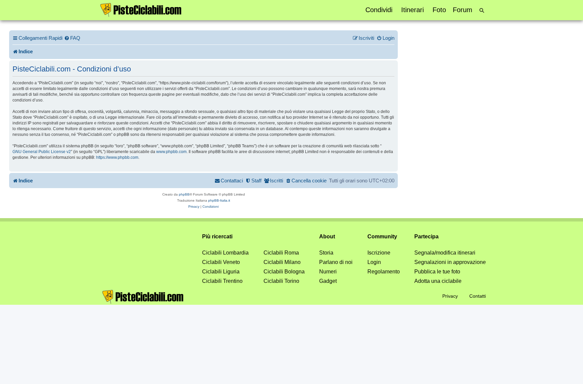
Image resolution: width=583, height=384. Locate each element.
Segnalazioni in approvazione (450, 262)
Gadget (328, 281)
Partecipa (426, 236)
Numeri (328, 271)
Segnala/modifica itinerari (444, 253)
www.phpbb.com (171, 151)
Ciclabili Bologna (284, 271)
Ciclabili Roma (281, 253)
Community (382, 236)
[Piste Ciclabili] (141, 9)
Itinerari (412, 9)
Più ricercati (217, 236)
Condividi (378, 9)
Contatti (477, 296)
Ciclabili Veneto (221, 262)
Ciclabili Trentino (222, 281)
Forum (462, 9)
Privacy (450, 296)
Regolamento (383, 271)
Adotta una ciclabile (438, 281)
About (327, 236)
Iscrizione (378, 253)
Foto (439, 9)
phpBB (184, 194)
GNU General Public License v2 (41, 151)
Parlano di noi (336, 262)
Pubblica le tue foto (437, 271)
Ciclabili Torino (281, 281)
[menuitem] (72, 38)
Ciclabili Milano (282, 262)
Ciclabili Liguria (221, 271)
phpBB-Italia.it (219, 200)
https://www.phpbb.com (117, 157)
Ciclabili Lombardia (225, 253)
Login (374, 262)
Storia (326, 253)
